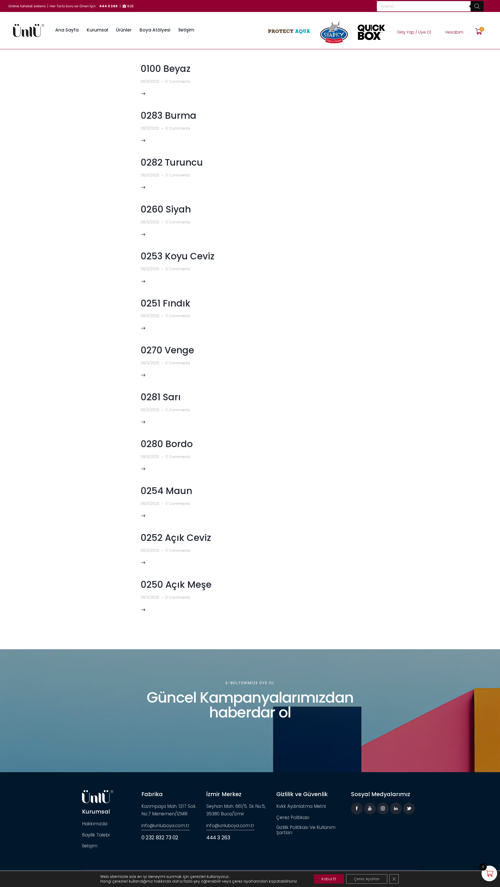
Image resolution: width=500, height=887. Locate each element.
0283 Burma (168, 115)
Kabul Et (329, 879)
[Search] (477, 6)
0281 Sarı (161, 397)
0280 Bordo (167, 444)
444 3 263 (108, 6)
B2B (130, 6)
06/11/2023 (150, 81)
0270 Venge (167, 350)
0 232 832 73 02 (159, 837)
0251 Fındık (165, 303)
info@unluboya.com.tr (165, 825)
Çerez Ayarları (366, 879)
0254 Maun (166, 490)
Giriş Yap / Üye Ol (414, 32)
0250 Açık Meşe (176, 584)
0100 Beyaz (166, 68)
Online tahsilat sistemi (27, 6)
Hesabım (454, 32)
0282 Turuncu (172, 162)
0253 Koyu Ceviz (178, 256)
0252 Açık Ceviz (176, 537)
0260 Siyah (166, 209)
